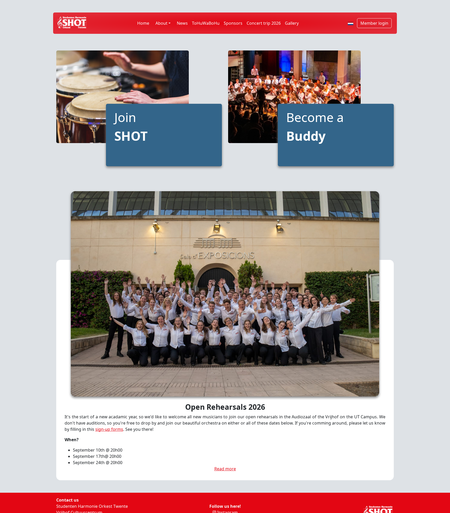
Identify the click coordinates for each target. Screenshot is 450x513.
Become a (315, 126)
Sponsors (233, 23)
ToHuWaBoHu (206, 23)
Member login (374, 23)
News (182, 23)
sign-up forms (109, 429)
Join (131, 126)
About (161, 23)
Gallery (292, 23)
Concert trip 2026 (264, 23)
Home (143, 23)
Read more (225, 469)
